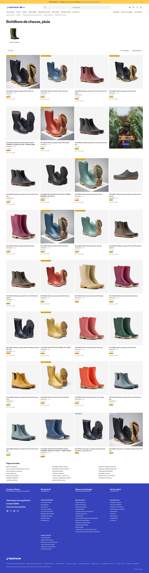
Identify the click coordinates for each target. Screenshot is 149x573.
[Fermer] (141, 2)
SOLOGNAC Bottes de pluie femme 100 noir (19, 91)
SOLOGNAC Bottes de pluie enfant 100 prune (20, 246)
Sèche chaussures (11, 473)
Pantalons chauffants (12, 478)
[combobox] (137, 50)
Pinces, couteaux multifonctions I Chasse (17, 469)
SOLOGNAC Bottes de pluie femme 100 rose (88, 347)
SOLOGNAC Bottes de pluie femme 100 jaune (55, 397)
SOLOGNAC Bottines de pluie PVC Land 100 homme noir (91, 143)
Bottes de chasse (14, 42)
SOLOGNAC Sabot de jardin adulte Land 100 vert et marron (125, 195)
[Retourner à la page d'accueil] (16, 7)
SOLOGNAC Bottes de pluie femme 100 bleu (54, 246)
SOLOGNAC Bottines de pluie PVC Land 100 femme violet (91, 92)
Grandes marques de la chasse (107, 466)
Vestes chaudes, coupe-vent (60, 475)
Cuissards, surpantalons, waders (61, 478)
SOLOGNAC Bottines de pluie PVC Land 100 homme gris (22, 449)
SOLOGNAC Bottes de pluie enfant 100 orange (89, 397)
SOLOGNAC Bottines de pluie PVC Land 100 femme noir (22, 195)
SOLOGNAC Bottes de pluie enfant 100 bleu (54, 91)
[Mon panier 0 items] (141, 7)
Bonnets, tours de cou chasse (106, 475)
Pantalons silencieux (12, 480)
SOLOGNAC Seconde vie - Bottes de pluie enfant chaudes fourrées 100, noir (90, 449)
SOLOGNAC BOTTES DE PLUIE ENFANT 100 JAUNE (55, 347)
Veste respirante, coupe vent (14, 471)
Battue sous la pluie (11, 466)
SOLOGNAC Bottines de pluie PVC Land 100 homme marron (125, 247)
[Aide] (133, 7)
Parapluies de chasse (104, 473)
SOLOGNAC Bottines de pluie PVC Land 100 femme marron (22, 297)
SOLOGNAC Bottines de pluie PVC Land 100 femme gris (125, 398)
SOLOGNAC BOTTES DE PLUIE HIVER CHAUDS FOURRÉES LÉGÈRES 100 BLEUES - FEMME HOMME (56, 449)
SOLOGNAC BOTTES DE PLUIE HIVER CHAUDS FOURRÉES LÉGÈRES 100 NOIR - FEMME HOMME (20, 143)
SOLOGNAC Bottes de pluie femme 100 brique (55, 142)
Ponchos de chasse (57, 471)
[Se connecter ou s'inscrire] (137, 7)
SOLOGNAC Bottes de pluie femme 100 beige (89, 296)
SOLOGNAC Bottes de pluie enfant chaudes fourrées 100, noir (23, 348)
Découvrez (126, 144)
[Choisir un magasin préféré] (130, 7)
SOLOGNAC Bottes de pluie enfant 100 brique (55, 296)
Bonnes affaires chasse (58, 480)
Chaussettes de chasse (105, 478)
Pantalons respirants (58, 473)
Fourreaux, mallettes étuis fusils (107, 469)
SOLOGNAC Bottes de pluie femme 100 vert (88, 194)
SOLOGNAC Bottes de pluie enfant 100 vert (88, 246)
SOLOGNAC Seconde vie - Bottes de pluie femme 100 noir (126, 449)
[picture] (23, 72)
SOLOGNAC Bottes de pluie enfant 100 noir (122, 91)
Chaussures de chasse (12, 475)
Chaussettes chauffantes (105, 471)
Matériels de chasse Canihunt (60, 469)
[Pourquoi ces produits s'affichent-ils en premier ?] (121, 50)
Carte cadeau (138, 12)
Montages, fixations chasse (60, 466)
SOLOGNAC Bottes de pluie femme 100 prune (123, 296)
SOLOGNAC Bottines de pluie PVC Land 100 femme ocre (22, 398)
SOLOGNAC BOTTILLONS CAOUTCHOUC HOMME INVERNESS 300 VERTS (56, 195)
